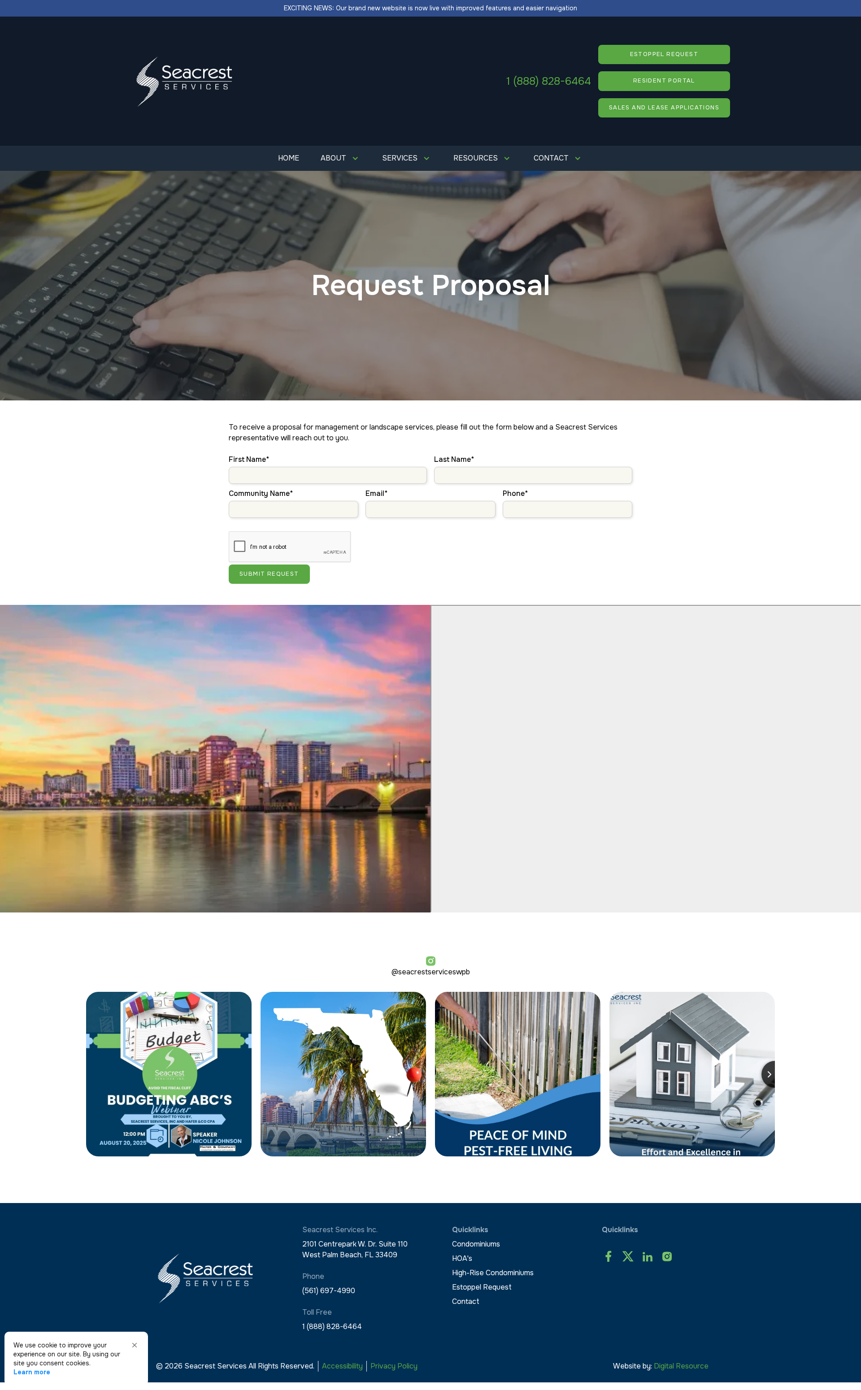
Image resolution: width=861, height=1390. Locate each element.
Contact (465, 1301)
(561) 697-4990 (328, 1290)
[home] (185, 81)
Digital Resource (681, 1366)
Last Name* (454, 459)
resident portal (664, 80)
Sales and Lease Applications (664, 107)
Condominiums (476, 1244)
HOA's (462, 1258)
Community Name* (261, 493)
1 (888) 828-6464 (548, 81)
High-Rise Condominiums (493, 1272)
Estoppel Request (482, 1287)
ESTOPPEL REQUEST (664, 54)
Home (288, 158)
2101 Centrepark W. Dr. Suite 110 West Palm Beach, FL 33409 (355, 1249)
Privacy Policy (393, 1366)
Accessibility (342, 1366)
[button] (340, 158)
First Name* (249, 459)
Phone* (515, 493)
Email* (376, 493)
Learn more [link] (31, 1372)
